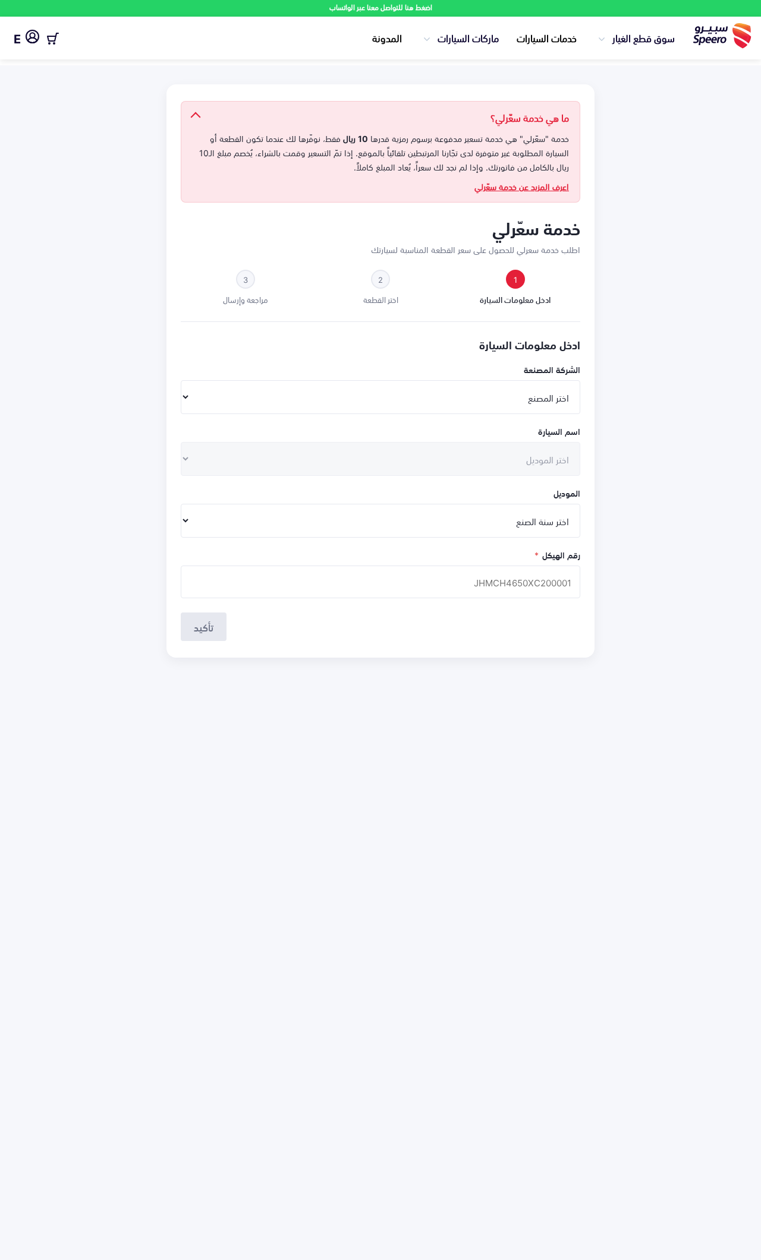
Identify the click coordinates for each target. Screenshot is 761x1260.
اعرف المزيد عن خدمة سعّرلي (521, 186)
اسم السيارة (559, 431)
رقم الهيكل (557, 554)
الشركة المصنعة (552, 369)
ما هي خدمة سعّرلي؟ (529, 117)
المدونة (387, 37)
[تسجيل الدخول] (32, 38)
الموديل (567, 493)
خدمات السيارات (547, 37)
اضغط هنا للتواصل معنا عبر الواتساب (380, 7)
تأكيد (203, 626)
